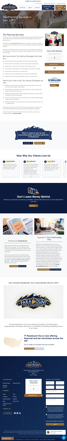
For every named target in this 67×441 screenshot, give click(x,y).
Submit (55, 424)
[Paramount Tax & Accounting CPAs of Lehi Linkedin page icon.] (17, 413)
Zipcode (48, 395)
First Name (49, 382)
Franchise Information (29, 348)
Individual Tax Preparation (43, 269)
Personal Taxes (6, 383)
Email (48, 386)
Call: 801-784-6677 (39, 348)
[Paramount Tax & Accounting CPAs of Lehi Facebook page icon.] (15, 413)
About (30, 7)
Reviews (15, 399)
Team (14, 394)
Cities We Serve (6, 399)
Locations (5, 396)
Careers (15, 396)
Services (22, 7)
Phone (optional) (60, 386)
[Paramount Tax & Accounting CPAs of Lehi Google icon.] (20, 413)
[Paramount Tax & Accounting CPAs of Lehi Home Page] (3, 22)
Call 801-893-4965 (47, 7)
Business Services (5, 386)
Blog (4, 401)
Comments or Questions (51, 399)
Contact (37, 7)
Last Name (59, 382)
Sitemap (41, 439)
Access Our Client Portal (7, 404)
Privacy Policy (27, 439)
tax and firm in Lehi (47, 265)
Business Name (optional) (51, 391)
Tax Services (13, 22)
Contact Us (32, 205)
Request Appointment (54, 72)
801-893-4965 (27, 143)
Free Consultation (13, 266)
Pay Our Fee (16, 401)
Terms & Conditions (34, 439)
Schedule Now (59, 7)
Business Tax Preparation (55, 269)
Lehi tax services (17, 113)
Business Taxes (16, 383)
